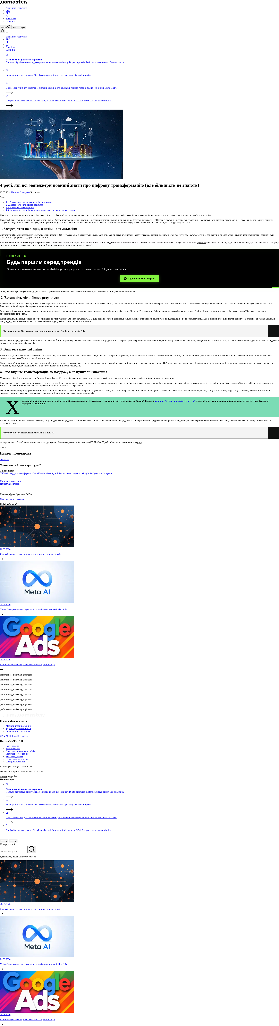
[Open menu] (7, 32)
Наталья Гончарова (20, 192)
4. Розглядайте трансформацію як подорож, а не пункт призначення (40, 210)
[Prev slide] (4, 841)
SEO (8, 13)
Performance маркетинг (17, 754)
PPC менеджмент (14, 756)
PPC (8, 10)
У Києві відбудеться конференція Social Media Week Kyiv (28, 473)
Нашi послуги (19, 27)
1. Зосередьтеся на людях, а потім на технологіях (31, 202)
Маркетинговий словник (18, 726)
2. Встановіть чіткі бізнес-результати (25, 205)
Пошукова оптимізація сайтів (20, 751)
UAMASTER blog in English (14, 736)
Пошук (4, 27)
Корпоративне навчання (12, 499)
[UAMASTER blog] (14, 3)
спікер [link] (139, 442)
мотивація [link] (123, 378)
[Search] (2, 31)
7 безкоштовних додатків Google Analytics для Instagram (84, 473)
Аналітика (11, 18)
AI (7, 16)
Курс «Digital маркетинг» (18, 728)
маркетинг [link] (45, 401)
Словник (10, 21)
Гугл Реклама (12, 746)
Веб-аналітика (13, 748)
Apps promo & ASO (15, 761)
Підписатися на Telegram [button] (141, 278)
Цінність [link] (201, 242)
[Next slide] (13, 841)
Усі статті (4, 459)
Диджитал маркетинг (16, 8)
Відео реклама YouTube (17, 759)
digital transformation (9, 484)
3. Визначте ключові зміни (20, 207)
